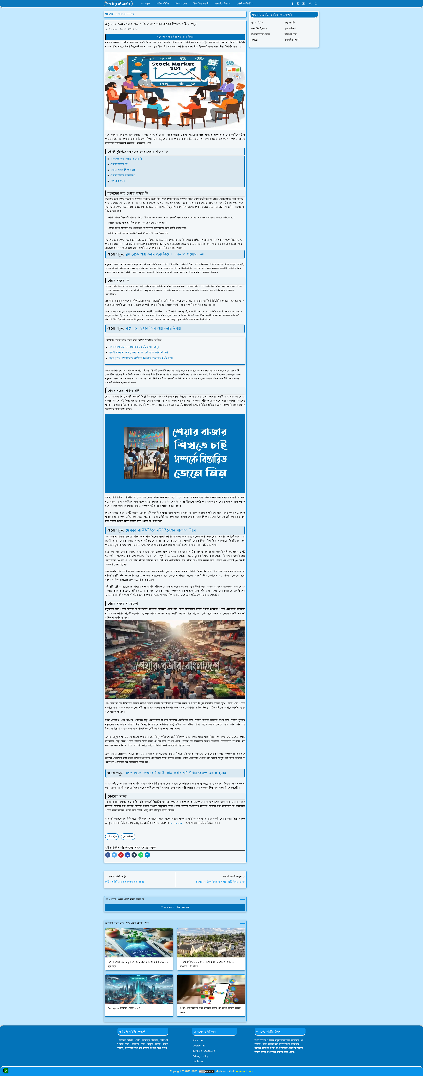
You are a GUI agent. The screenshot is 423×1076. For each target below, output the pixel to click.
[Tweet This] (114, 855)
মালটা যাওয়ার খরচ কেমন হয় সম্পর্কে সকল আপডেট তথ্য (138, 353)
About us (198, 1040)
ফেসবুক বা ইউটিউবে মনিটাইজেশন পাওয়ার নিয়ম (161, 530)
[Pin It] (121, 855)
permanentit (177, 823)
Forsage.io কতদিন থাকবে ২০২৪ (124, 1008)
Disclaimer (198, 1061)
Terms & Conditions (204, 1051)
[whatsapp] (298, 4)
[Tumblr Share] (134, 855)
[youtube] (303, 4)
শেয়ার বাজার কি (120, 164)
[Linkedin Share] (127, 855)
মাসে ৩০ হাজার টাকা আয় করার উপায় (175, 37)
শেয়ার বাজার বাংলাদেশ (123, 175)
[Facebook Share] (107, 855)
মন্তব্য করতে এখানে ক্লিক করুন (177, 907)
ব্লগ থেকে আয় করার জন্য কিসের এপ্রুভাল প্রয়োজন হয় (165, 254)
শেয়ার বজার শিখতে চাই (123, 170)
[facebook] (292, 4)
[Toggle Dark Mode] (310, 3)
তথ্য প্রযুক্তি (112, 836)
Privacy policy (200, 1056)
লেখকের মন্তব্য (118, 181)
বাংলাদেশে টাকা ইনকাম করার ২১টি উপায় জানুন (134, 347)
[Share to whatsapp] (140, 855)
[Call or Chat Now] (5, 1070)
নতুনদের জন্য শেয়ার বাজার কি (127, 159)
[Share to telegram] (147, 855)
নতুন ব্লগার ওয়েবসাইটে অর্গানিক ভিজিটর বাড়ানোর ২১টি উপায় (141, 358)
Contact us (199, 1046)
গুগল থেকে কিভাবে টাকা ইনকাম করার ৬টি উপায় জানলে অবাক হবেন (176, 773)
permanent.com (244, 1071)
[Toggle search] (316, 4)
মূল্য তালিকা (128, 836)
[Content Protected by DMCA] (206, 1071)
